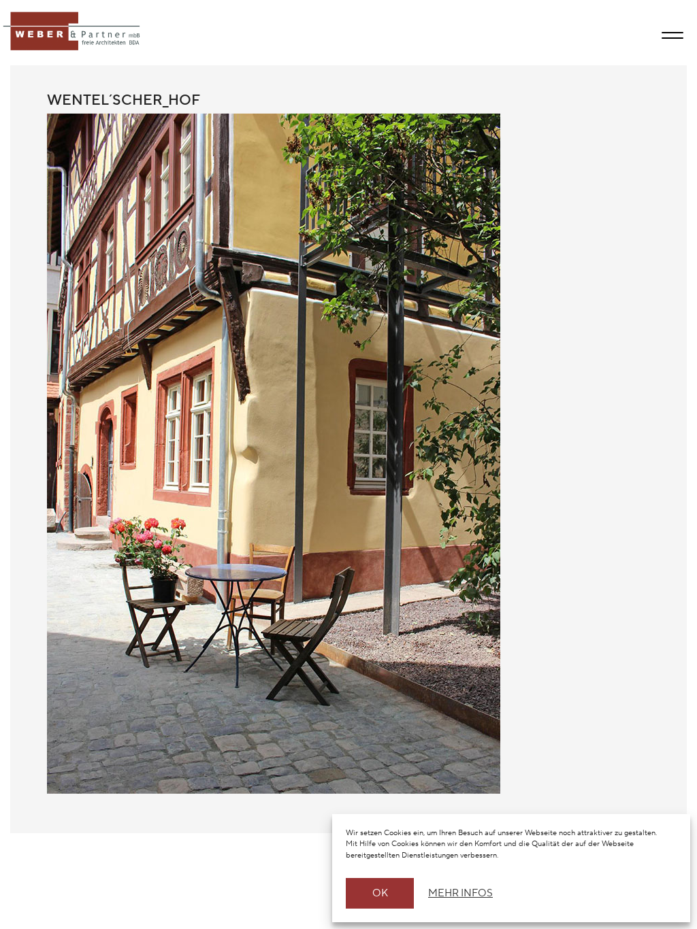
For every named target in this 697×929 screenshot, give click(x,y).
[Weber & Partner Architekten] (73, 32)
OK (380, 893)
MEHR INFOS (458, 893)
